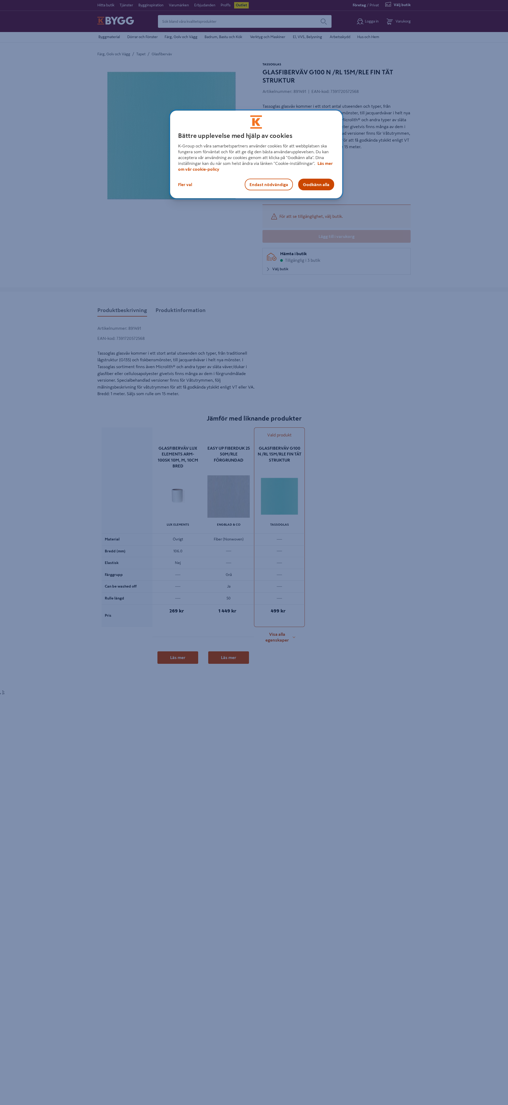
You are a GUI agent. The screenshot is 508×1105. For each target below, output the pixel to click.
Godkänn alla (316, 184)
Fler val (185, 184)
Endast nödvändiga (269, 184)
